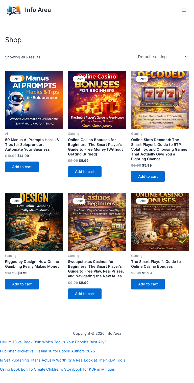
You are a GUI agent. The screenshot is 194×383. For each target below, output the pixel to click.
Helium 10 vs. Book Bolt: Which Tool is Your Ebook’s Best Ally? (53, 342)
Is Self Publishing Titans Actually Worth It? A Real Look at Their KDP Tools (62, 360)
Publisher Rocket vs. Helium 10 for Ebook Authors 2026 (47, 351)
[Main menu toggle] (184, 10)
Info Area (38, 9)
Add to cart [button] (22, 167)
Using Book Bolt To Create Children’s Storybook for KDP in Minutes (57, 369)
